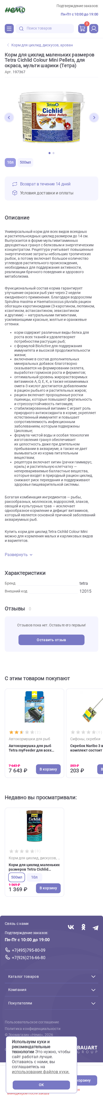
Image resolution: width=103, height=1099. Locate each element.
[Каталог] (9, 28)
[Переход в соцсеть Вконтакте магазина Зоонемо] (71, 927)
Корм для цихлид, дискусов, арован (42, 45)
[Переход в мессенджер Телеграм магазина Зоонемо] (95, 927)
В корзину (82, 1080)
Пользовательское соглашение (32, 1022)
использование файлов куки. (40, 1071)
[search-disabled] (21, 28)
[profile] (93, 28)
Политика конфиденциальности (32, 1029)
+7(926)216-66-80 (28, 957)
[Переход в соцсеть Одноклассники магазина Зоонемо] (83, 927)
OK (41, 1085)
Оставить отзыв (51, 640)
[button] (9, 117)
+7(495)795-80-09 (28, 950)
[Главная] (15, 10)
